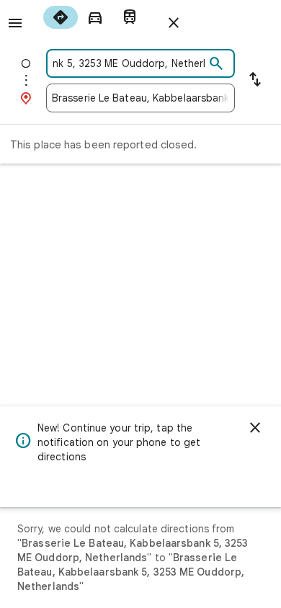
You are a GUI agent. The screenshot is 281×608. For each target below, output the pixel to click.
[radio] (60, 17)
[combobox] (128, 63)
